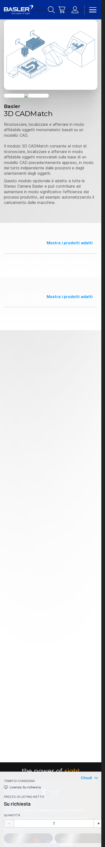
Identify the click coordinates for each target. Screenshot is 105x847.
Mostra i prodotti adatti (70, 242)
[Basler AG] (18, 9)
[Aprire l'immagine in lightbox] (50, 55)
